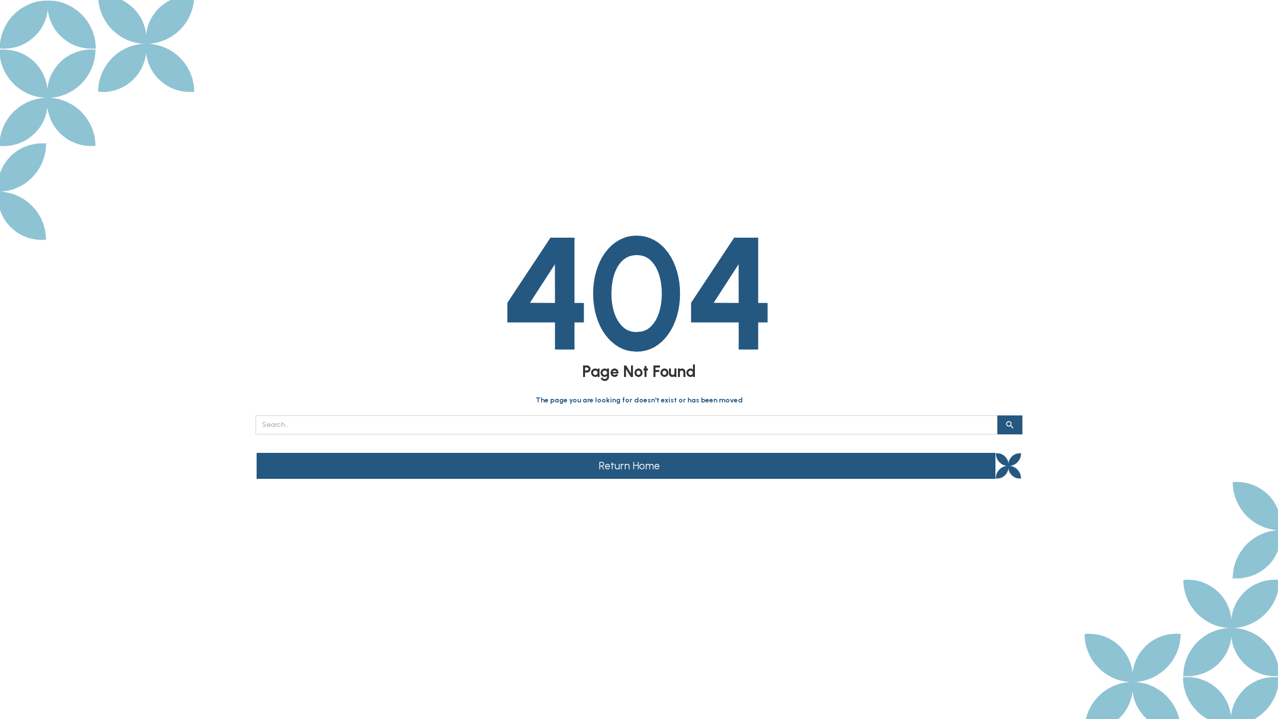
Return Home (629, 465)
